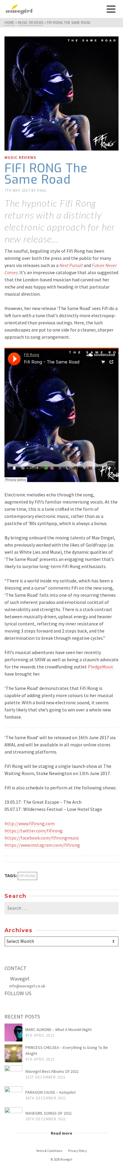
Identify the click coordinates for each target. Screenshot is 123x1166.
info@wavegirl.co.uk (27, 986)
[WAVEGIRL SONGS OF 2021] (13, 1116)
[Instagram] (35, 1006)
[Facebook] (10, 1006)
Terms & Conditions (49, 1151)
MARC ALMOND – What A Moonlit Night (58, 1029)
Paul (42, 190)
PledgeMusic (100, 667)
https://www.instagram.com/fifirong (42, 845)
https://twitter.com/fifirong (33, 831)
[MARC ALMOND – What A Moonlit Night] (13, 1032)
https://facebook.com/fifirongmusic (41, 838)
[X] (23, 1006)
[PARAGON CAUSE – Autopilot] (13, 1095)
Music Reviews (20, 157)
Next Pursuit (71, 265)
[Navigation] (111, 9)
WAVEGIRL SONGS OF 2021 (48, 1113)
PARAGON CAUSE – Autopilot (50, 1092)
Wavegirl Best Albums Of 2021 (52, 1071)
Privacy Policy (77, 1151)
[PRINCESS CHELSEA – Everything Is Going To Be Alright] (13, 1053)
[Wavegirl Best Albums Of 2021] (13, 1074)
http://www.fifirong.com (29, 823)
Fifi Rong (27, 875)
